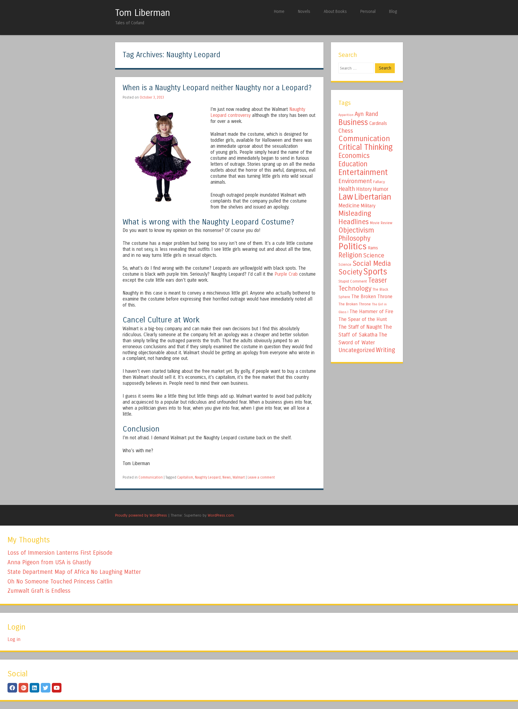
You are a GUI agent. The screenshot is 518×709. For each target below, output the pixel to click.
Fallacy (379, 181)
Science (373, 255)
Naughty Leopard (208, 477)
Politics (352, 246)
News (226, 477)
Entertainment (363, 172)
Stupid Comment (352, 281)
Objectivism (356, 230)
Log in (13, 639)
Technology (354, 288)
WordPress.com (221, 515)
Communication (150, 477)
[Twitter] (45, 688)
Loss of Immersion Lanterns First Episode (59, 552)
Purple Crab (286, 274)
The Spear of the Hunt (362, 319)
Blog (393, 11)
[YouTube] (56, 688)
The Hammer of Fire (371, 312)
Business (353, 122)
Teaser (377, 280)
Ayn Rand (366, 114)
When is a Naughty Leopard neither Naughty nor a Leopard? (217, 88)
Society (350, 272)
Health (346, 188)
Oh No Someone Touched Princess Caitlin (59, 581)
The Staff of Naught (360, 327)
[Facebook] (12, 688)
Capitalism (185, 477)
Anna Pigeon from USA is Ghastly (49, 562)
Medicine (348, 205)
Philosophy (354, 238)
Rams (373, 248)
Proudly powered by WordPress (141, 515)
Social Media (372, 263)
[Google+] (23, 688)
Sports (375, 272)
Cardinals (378, 123)
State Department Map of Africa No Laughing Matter (74, 571)
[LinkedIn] (34, 688)
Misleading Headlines (354, 217)
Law (345, 196)
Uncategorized (356, 350)
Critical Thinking (365, 147)
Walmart (239, 477)
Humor (381, 189)
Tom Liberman (142, 12)
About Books (335, 11)
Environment (355, 181)
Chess (345, 131)
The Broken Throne (371, 296)
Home (279, 11)
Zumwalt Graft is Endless (38, 590)
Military (368, 206)
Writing (385, 350)
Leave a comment (261, 477)
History (364, 189)
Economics (354, 156)
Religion (350, 255)
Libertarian (372, 197)
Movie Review (381, 223)
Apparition (345, 115)
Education (353, 164)
